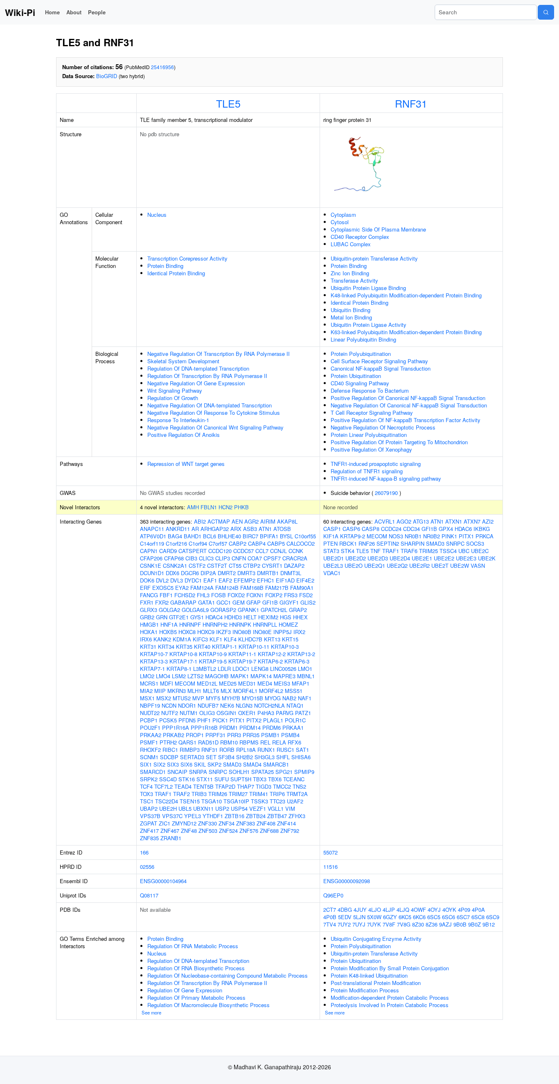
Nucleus (157, 214)
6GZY (390, 917)
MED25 (228, 683)
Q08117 (149, 895)
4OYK (449, 909)
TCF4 (146, 786)
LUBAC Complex (351, 244)
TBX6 (275, 779)
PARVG (284, 713)
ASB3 (250, 529)
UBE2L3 (333, 565)
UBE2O (354, 565)
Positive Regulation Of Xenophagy (371, 449)
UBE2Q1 (374, 565)
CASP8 (370, 529)
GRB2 (147, 617)
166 (144, 852)
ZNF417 (149, 830)
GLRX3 (148, 610)
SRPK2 (149, 779)
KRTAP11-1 (242, 654)
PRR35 (251, 735)
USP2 (222, 808)
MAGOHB (217, 676)
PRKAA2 (150, 735)
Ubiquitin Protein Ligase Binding (368, 288)
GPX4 (446, 529)
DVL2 (162, 580)
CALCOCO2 (300, 543)
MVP (198, 698)
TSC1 (146, 801)
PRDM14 (250, 727)
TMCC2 (282, 786)
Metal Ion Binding (351, 317)
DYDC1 (193, 580)
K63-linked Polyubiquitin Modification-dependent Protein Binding (406, 332)
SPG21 (284, 772)
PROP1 (195, 735)
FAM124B (227, 587)
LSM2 (179, 676)
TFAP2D (225, 786)
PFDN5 (187, 720)
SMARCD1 (153, 772)
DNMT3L (290, 573)
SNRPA (198, 772)
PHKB (241, 507)
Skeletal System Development (183, 361)
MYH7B (231, 698)
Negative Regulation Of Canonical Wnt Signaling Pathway (215, 427)
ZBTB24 (256, 816)
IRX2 (299, 632)
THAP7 (245, 786)
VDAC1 (331, 573)
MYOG (273, 698)
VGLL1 (276, 808)
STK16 (186, 779)
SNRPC (218, 772)
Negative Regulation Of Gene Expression (196, 383)
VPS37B (150, 816)
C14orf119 (152, 543)
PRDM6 (271, 727)
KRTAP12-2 (272, 654)
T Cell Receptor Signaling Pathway (372, 412)
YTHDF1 (213, 816)
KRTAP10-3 (285, 646)
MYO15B (252, 698)
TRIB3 (199, 794)
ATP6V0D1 (153, 536)
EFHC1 (265, 580)
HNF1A (169, 624)
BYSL (286, 536)
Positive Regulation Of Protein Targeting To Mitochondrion (399, 442)
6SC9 (492, 917)
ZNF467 (169, 830)
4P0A (478, 909)
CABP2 (237, 543)
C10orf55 (305, 536)
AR (195, 529)
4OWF (418, 909)
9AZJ (445, 924)
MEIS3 (282, 683)
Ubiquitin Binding (350, 310)
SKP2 (214, 764)
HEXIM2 (268, 617)
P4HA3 (265, 713)
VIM (290, 808)
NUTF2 (169, 713)
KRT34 (166, 646)
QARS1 (187, 742)
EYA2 (182, 587)
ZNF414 (286, 823)
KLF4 (230, 639)
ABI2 (200, 521)
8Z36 (431, 924)
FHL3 (203, 595)
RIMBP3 (190, 749)
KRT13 (272, 639)
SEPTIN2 (387, 543)
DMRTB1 (268, 573)
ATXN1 (453, 521)
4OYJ (434, 909)
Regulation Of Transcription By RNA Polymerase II (207, 376)
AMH (193, 507)
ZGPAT (148, 823)
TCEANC (293, 779)
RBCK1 (348, 543)
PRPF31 (215, 735)
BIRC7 (250, 536)
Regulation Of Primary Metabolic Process (196, 997)
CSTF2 (197, 565)
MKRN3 (176, 691)
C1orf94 (198, 543)
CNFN (239, 558)
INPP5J (282, 632)
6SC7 (463, 917)
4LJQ (403, 909)
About (73, 12)
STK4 (347, 551)
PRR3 (234, 735)
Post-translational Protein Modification (376, 983)
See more (151, 1012)
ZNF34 (226, 823)
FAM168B (252, 587)
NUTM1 (189, 713)
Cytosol (340, 222)
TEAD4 (183, 786)
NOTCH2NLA (269, 705)
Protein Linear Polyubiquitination (369, 435)
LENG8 (259, 668)
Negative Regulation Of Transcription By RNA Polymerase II (218, 354)
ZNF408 (266, 823)
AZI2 (488, 521)
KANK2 (162, 639)
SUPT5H (240, 779)
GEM (238, 602)
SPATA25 (262, 772)
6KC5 (405, 917)
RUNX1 (266, 749)
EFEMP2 (244, 580)
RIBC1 (170, 749)
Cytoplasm (343, 214)
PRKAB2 (173, 735)
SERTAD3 (192, 757)
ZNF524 (228, 830)
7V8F (389, 924)
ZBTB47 (277, 816)
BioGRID (106, 76)
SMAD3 (232, 764)
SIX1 (146, 764)
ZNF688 (269, 830)
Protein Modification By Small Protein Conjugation (390, 968)
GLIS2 (308, 602)
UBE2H (168, 808)
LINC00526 (283, 668)
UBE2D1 (333, 558)
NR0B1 (413, 536)
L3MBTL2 (204, 668)
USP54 (239, 808)
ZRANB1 (170, 838)
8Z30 (418, 924)
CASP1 (332, 529)
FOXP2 (273, 595)
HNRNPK (240, 624)
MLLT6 (211, 691)
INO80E (262, 632)
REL (265, 742)
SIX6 (186, 764)
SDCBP (169, 757)
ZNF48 (189, 830)
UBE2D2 (355, 558)
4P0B (329, 917)
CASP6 (351, 529)
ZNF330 (207, 823)
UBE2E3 (466, 558)
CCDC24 (391, 529)
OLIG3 (207, 713)
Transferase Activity (354, 280)
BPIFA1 (269, 536)
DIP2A (208, 573)
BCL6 (209, 536)
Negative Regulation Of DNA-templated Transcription (209, 405)
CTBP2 (251, 565)
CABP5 (276, 543)
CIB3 (191, 558)
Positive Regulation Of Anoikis (183, 435)
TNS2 (299, 786)
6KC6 (419, 917)
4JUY (360, 909)
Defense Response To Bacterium (370, 390)
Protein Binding (165, 266)
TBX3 (259, 779)
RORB (226, 749)
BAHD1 (192, 536)
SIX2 (159, 764)
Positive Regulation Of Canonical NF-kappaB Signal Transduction (408, 398)
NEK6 (227, 705)
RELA (279, 742)
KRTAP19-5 (213, 661)
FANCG (149, 595)
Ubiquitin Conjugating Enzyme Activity (376, 938)
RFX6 (294, 742)
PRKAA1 (293, 727)
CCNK (296, 551)
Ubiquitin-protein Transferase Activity (374, 258)
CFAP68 (174, 558)
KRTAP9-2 (352, 536)
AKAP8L (287, 521)
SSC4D (168, 779)
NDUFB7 (208, 705)
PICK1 (220, 720)
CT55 (235, 565)
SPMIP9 (304, 772)
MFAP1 (300, 683)
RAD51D (208, 742)
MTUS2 (182, 698)
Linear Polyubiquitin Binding (363, 339)
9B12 (488, 924)
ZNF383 (245, 823)
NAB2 (289, 698)
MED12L (207, 683)
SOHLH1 (239, 772)
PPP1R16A (175, 727)
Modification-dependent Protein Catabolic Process (390, 997)
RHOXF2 (150, 749)
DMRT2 (227, 573)
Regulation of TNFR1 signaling (367, 471)
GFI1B (270, 602)
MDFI (166, 683)
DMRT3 (246, 573)
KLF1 (216, 639)
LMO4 (163, 676)
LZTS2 (195, 676)
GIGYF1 (289, 602)
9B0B (460, 924)
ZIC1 (164, 823)
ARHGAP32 (215, 529)
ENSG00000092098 (346, 881)
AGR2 (251, 521)
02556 (147, 866)
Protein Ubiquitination (356, 376)
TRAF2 (181, 794)
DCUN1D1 (152, 573)
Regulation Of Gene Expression (184, 990)
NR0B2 (431, 536)
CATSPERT (192, 551)
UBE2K (487, 558)
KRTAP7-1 (152, 668)
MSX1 (147, 698)
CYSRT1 (272, 565)
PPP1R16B (204, 727)
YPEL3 (192, 816)
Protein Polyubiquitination (361, 354)
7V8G (403, 924)
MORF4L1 (245, 691)
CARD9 (168, 551)
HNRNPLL (265, 624)
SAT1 (302, 749)
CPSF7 (272, 558)
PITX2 (253, 720)
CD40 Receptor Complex (360, 237)
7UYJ (358, 924)
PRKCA (485, 536)
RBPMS (249, 742)
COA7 (255, 558)
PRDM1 (228, 727)
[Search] (546, 12)
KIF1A (330, 536)
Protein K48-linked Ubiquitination (369, 975)
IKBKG (481, 529)
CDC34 (411, 529)
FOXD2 (236, 595)
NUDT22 (150, 713)
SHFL (283, 757)
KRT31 (148, 646)
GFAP (253, 602)
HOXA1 (149, 632)
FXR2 (162, 602)
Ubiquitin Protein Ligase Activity (368, 324)
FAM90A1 (301, 587)
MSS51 (293, 691)
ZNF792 (289, 830)
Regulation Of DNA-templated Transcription (198, 368)
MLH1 (194, 691)
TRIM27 (238, 794)
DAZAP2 (294, 565)
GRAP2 (298, 610)
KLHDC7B (250, 639)
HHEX (300, 617)
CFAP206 (151, 558)
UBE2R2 (419, 565)
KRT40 (202, 646)
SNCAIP (177, 772)
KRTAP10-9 (213, 654)
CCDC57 (243, 551)
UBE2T (440, 565)
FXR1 (146, 602)
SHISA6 (301, 757)
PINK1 (449, 536)
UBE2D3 (377, 558)
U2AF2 (295, 801)
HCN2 (225, 507)
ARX (235, 529)
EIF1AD (285, 580)
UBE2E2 (444, 558)
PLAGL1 (273, 720)
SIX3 (173, 764)
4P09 (464, 909)
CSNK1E (150, 565)
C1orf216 (176, 543)
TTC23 (277, 801)
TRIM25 (428, 551)
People (97, 12)
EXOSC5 (163, 587)
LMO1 (305, 668)
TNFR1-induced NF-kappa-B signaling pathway (386, 478)
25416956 (162, 66)
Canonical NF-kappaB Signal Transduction (381, 368)
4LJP (389, 909)
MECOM (185, 683)
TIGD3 (263, 786)
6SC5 (433, 917)
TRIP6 (277, 794)
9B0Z (474, 924)
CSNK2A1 (175, 565)
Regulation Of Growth (172, 398)
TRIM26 (217, 794)
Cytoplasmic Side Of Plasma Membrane (378, 229)
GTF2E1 (179, 617)
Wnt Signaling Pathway (174, 390)
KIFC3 (200, 639)
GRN (161, 617)
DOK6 (147, 580)
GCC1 (223, 602)
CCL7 (261, 551)
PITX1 (237, 720)
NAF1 (304, 698)
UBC (463, 551)
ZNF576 (248, 830)
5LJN (359, 917)
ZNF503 (207, 830)
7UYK (374, 924)
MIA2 (146, 691)
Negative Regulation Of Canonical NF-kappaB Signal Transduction (409, 405)
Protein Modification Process (365, 990)
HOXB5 (168, 632)
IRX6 (146, 639)
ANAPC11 (152, 529)
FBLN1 (209, 507)
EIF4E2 (305, 580)
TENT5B (203, 786)
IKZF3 (223, 632)
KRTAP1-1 (224, 646)
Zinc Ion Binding (350, 273)
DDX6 (172, 573)
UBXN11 (203, 808)
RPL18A (246, 749)
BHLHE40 (229, 536)
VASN (478, 565)
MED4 (264, 683)
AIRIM (267, 521)
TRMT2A (297, 794)
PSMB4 (290, 735)
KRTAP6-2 (270, 661)
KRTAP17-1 (183, 661)
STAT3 (331, 551)
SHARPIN (412, 543)
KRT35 (184, 646)
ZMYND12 (184, 823)
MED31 (247, 683)
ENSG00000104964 (163, 881)
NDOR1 (187, 705)
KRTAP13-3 (154, 661)
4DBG (345, 909)
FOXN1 (255, 595)
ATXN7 (472, 521)
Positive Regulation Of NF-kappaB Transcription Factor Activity (405, 420)
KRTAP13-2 (301, 654)
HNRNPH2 (215, 624)
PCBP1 (149, 720)
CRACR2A (294, 558)
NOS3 (396, 536)
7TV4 (329, 924)
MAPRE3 (284, 676)
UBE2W (459, 565)
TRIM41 (258, 794)
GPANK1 (248, 610)
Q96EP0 (333, 895)
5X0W (374, 917)
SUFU (221, 779)
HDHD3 (233, 617)
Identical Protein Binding (176, 273)
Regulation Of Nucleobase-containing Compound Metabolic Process (227, 975)
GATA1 (206, 602)
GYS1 (197, 617)
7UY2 (344, 924)
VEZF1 (257, 808)
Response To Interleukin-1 (178, 420)
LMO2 (147, 676)
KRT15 (290, 639)
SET (211, 757)
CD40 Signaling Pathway (360, 383)
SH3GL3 (265, 757)
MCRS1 (149, 683)
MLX (226, 691)
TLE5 (228, 103)
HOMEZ (288, 624)
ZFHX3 (297, 816)
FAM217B (277, 587)
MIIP (160, 691)
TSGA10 (211, 801)
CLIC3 (206, 558)
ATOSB (282, 529)
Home (52, 12)
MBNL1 (306, 676)
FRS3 (291, 595)
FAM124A (202, 587)
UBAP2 (149, 808)
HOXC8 (187, 632)
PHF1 (204, 720)
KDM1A (182, 639)
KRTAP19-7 (242, 661)
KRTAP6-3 (296, 661)
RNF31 (411, 103)
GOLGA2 (169, 610)
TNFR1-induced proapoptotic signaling (376, 464)
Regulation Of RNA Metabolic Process (192, 946)
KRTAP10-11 (254, 646)
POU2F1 (150, 727)
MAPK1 (239, 676)
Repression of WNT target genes (186, 464)
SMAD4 (252, 764)
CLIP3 (222, 558)
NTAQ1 (295, 705)
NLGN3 (244, 705)
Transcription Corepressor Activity (187, 258)
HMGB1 (149, 624)
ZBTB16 (234, 816)
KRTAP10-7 (154, 654)
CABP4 (257, 543)
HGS (285, 617)
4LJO (374, 909)
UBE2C (480, 551)
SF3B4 (226, 757)
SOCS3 (475, 543)
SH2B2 (244, 757)
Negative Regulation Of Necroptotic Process (383, 427)
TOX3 (146, 794)
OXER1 (247, 713)
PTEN (330, 543)
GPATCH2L (274, 610)
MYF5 (213, 698)
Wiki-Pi (20, 12)
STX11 (204, 779)
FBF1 (166, 595)
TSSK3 (259, 801)
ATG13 (421, 521)
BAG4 (175, 536)
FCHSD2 (184, 595)
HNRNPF (190, 624)
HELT (250, 617)
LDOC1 (241, 668)
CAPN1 (149, 551)
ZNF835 (149, 838)
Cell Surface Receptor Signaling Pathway (379, 361)
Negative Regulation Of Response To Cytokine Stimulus (213, 412)
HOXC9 (205, 632)
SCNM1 (149, 757)
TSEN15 (190, 801)
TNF (375, 551)
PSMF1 (149, 742)
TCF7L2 (163, 786)
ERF (145, 587)
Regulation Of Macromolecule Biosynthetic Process (208, 1005)
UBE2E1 (422, 558)
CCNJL (278, 551)
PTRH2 (168, 742)
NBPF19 (150, 705)
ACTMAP (218, 521)
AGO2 (404, 521)
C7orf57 (218, 543)
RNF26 (366, 543)
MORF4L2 (271, 691)
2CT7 (329, 909)
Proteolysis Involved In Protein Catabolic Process (390, 1005)
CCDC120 (220, 551)
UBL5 (185, 808)
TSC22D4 (166, 801)
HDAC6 (463, 529)
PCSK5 (168, 720)
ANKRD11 (178, 529)
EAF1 (210, 580)
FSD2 (306, 595)
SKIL (200, 764)
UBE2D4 (400, 558)
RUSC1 (285, 749)
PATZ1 (303, 713)
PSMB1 (270, 735)
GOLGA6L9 (195, 610)
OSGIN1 (226, 713)
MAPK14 (261, 676)
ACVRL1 (384, 521)
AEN (237, 521)
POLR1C (295, 720)
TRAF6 (409, 551)
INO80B (241, 632)
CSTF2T (217, 565)
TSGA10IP (236, 801)
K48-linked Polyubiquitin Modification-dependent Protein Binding (406, 295)
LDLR (224, 668)
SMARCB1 (276, 764)
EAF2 (225, 580)
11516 (330, 866)
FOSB (218, 595)
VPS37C (172, 816)
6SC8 (478, 917)
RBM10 (229, 742)
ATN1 (265, 529)
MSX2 (163, 698)
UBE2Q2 (397, 565)
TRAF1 (163, 794)
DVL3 (176, 580)
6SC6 (448, 917)
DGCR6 (190, 573)
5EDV (345, 917)
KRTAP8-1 (179, 668)
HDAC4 (214, 617)
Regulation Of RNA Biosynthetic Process (196, 968)
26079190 (386, 493)
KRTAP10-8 (183, 654)
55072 (330, 852)
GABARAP (183, 602)
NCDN (169, 705)
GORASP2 (223, 610)
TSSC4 (448, 551)
